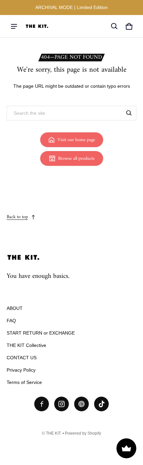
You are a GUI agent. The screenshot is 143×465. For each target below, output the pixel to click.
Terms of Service (24, 382)
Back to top (17, 217)
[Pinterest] (81, 404)
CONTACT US (22, 357)
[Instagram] (61, 404)
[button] (114, 26)
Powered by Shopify (83, 433)
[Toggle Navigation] (14, 26)
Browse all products (76, 158)
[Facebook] (41, 404)
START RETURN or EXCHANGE (41, 333)
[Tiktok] (101, 404)
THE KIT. (54, 433)
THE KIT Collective (26, 345)
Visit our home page (76, 140)
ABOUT (15, 308)
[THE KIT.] (37, 26)
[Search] (129, 113)
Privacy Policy (21, 370)
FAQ (11, 320)
